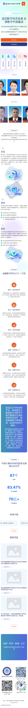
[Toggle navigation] (23, 4)
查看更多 (14, 530)
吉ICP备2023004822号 (6, 705)
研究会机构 (14, 44)
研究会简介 (14, 40)
